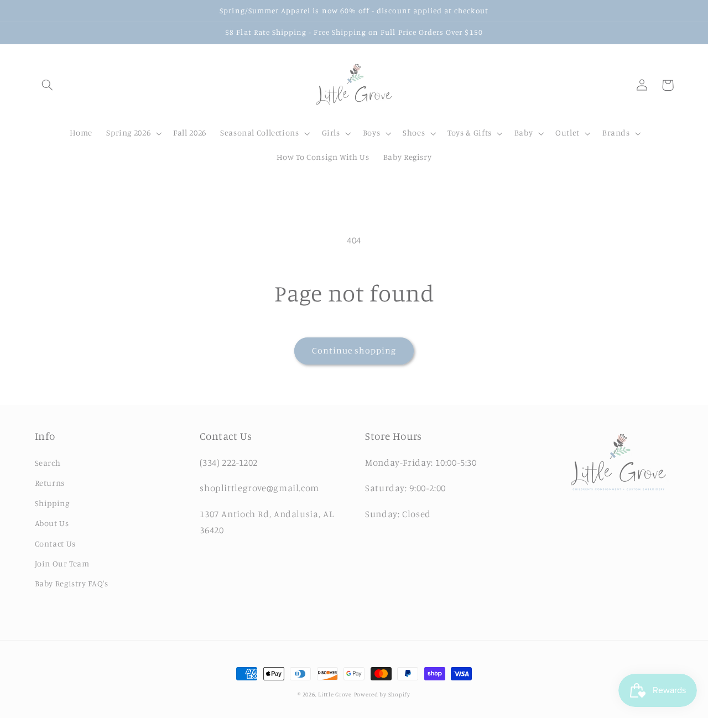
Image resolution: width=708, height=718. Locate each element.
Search (48, 462)
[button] (47, 85)
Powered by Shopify (382, 694)
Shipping (52, 503)
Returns (50, 482)
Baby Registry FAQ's (71, 583)
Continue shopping (354, 350)
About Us (52, 523)
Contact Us (55, 543)
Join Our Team (62, 563)
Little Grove (335, 694)
